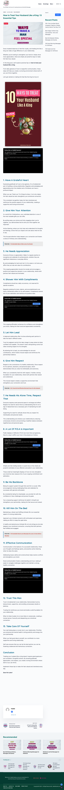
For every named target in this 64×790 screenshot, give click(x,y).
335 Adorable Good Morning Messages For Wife (11, 766)
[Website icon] (12, 712)
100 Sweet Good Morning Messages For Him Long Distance (26, 766)
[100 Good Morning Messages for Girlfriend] (32, 745)
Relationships (17, 12)
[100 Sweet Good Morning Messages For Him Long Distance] (20, 766)
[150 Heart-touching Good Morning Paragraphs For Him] (50, 766)
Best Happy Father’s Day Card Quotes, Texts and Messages (51, 32)
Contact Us (11, 786)
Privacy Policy (24, 786)
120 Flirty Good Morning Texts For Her (41, 766)
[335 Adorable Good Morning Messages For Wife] (5, 766)
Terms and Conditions (8, 787)
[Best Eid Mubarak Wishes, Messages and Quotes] (12, 745)
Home (40, 4)
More (51, 4)
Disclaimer (17, 786)
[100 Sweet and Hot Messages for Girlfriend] (52, 745)
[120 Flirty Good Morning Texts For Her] (35, 766)
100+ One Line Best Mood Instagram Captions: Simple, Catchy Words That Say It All (52, 25)
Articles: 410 (13, 714)
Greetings (45, 4)
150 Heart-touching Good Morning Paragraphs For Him (56, 766)
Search (46, 12)
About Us (5, 786)
